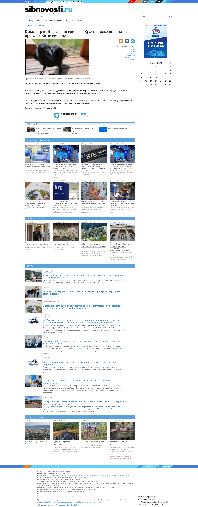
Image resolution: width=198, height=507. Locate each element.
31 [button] (141, 88)
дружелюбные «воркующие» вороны (73, 90)
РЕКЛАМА (167, 467)
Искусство (48, 397)
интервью (48, 271)
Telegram (81, 114)
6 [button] (155, 73)
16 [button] (170, 77)
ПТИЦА (132, 59)
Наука (46, 316)
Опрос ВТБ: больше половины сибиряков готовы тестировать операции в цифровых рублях (121, 166)
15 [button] (165, 77)
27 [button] (156, 84)
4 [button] (146, 73)
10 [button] (141, 77)
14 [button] (160, 77)
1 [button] (165, 70)
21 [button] (160, 81)
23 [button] (170, 81)
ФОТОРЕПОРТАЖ (36, 218)
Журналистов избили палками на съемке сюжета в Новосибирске (37, 244)
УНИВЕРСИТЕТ (130, 57)
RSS (27, 467)
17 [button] (141, 81)
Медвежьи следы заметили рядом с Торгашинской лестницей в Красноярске (66, 443)
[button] (141, 63)
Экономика (80, 21)
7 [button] (160, 73)
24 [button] (141, 84)
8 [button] (165, 73)
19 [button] (151, 81)
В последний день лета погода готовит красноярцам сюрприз (92, 442)
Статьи (28, 16)
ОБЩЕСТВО (131, 49)
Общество (69, 21)
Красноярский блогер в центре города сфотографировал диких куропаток (84, 131)
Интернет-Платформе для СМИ (60, 505)
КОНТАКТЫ (149, 467)
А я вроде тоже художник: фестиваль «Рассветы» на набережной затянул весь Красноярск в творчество (84, 402)
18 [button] (146, 81)
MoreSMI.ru (74, 505)
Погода (50, 2)
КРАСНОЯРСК (39, 2)
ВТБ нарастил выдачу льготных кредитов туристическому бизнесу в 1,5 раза (64, 166)
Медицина (48, 337)
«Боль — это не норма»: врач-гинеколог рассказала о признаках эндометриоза (77, 381)
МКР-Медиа (38, 16)
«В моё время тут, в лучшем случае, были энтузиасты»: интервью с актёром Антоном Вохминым (83, 276)
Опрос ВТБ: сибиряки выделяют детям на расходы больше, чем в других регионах (122, 203)
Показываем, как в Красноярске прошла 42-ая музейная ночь (64, 244)
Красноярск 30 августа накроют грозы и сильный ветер (36, 442)
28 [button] (160, 84)
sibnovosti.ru (85, 477)
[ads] (155, 41)
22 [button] (165, 81)
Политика (58, 21)
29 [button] (165, 84)
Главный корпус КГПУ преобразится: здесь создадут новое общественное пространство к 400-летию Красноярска (36, 205)
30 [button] (170, 84)
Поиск (169, 16)
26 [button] (151, 84)
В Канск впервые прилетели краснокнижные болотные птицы (120, 130)
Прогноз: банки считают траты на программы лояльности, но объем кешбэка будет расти (65, 203)
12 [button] (151, 77)
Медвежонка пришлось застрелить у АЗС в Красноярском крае (122, 443)
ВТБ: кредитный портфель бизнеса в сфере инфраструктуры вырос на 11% (37, 166)
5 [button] (150, 73)
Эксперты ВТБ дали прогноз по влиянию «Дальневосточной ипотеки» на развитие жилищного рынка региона (93, 167)
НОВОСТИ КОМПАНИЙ (39, 140)
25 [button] (146, 84)
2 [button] (170, 70)
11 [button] (146, 77)
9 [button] (170, 73)
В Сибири (30, 21)
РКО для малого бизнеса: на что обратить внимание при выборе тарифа (93, 203)
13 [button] (156, 77)
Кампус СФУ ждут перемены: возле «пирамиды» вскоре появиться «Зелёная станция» (49, 131)
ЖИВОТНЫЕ (131, 55)
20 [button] (156, 81)
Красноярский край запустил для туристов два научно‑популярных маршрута (79, 363)
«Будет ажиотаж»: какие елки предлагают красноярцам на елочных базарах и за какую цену (93, 244)
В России (48, 21)
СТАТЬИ (32, 266)
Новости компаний (51, 301)
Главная (28, 25)
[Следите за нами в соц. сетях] (131, 1)
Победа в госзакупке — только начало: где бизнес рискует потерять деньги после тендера (83, 292)
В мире (40, 21)
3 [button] (141, 73)
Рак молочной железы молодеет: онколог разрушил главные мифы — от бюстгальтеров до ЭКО (82, 342)
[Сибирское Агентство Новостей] (48, 9)
